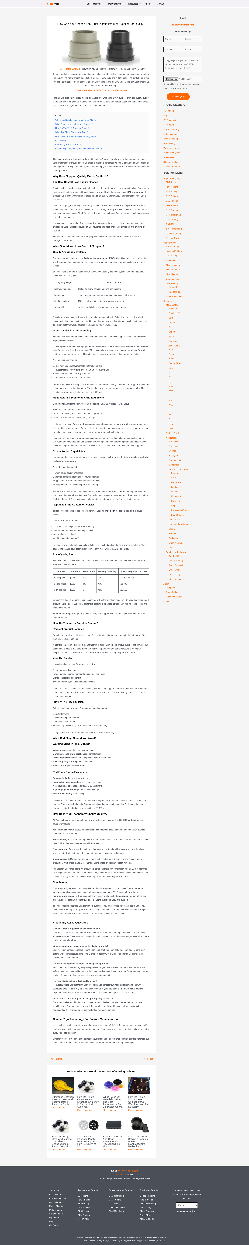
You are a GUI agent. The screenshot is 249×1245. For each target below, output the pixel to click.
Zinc (171, 327)
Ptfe (170, 419)
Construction (174, 520)
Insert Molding (175, 292)
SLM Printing (172, 201)
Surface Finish (172, 433)
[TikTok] (192, 1211)
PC (170, 377)
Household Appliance (178, 524)
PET (171, 391)
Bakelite (172, 359)
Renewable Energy (180, 510)
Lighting (175, 487)
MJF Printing (172, 205)
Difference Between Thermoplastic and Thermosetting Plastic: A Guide (63, 1101)
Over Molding (172, 284)
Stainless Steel (175, 313)
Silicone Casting (171, 162)
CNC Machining (170, 120)
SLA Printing (172, 191)
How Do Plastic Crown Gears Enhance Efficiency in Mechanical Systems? (88, 1102)
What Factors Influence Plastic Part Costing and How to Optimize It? (86, 1141)
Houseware (174, 534)
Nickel (171, 336)
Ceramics (173, 341)
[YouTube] (190, 1211)
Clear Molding (172, 279)
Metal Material (172, 305)
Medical (172, 451)
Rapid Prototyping (93, 4)
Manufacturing (114, 4)
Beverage (175, 473)
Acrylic (172, 354)
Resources (133, 4)
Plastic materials (83, 90)
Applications (171, 438)
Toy (170, 547)
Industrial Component (178, 469)
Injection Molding (171, 129)
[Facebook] (181, 1211)
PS (170, 414)
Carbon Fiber (175, 363)
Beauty (172, 529)
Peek (171, 387)
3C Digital (173, 455)
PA (170, 373)
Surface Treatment (171, 167)
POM (171, 405)
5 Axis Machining (174, 229)
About (147, 4)
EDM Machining (173, 233)
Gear (173, 478)
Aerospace (174, 446)
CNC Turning (172, 219)
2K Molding (174, 287)
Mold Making (169, 143)
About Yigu (54, 1191)
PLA (171, 401)
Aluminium (173, 308)
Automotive (174, 441)
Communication (176, 460)
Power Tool (176, 501)
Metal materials (170, 134)
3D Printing (168, 111)
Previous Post (54, 1059)
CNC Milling (171, 224)
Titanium (173, 322)
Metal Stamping (170, 139)
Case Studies (172, 592)
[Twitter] (184, 1211)
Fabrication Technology (177, 552)
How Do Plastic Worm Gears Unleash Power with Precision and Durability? (138, 1102)
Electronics (174, 465)
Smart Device (177, 515)
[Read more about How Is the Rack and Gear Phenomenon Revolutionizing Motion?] (114, 1125)
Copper (172, 332)
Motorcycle (176, 496)
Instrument (176, 482)
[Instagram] (187, 1211)
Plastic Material (173, 346)
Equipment (171, 587)
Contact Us (121, 1175)
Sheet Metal (168, 157)
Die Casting (168, 125)
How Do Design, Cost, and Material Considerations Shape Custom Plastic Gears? (62, 1141)
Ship (173, 506)
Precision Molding (174, 296)
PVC (171, 424)
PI (170, 396)
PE (170, 382)
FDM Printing (172, 187)
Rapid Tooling (172, 246)
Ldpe (171, 368)
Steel (171, 318)
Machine (175, 492)
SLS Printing (172, 196)
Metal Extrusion (173, 270)
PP (170, 410)
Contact (160, 4)
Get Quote (54, 1225)
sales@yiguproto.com (128, 1171)
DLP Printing (172, 210)
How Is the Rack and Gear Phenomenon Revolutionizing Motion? (112, 1141)
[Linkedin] (178, 1211)
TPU (171, 428)
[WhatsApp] (195, 1211)
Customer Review (174, 597)
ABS (171, 349)
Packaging (173, 538)
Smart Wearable (176, 543)
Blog (51, 1221)
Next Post (149, 1059)
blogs (165, 115)
